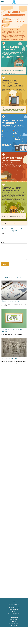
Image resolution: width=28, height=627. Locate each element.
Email (2, 242)
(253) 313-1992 (15, 604)
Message (3, 251)
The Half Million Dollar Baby (10, 301)
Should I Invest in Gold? (9, 358)
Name (2, 233)
